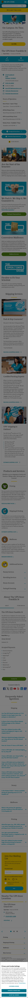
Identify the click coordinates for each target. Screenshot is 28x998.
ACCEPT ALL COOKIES (14, 995)
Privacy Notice (22, 983)
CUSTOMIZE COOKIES (14, 986)
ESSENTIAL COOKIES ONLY (14, 990)
